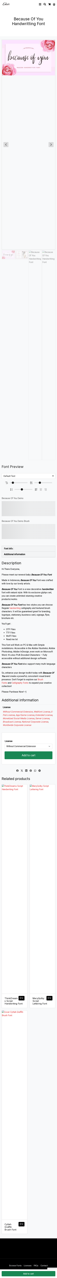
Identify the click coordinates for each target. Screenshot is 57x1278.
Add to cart (28, 755)
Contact (44, 1265)
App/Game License (25, 715)
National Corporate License (35, 721)
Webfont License (42, 711)
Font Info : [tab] (9, 548)
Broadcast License (12, 721)
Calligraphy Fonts (20, 683)
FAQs (36, 1265)
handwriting (15, 608)
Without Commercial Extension (18, 711)
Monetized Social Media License (18, 718)
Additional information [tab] (14, 554)
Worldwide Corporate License (17, 725)
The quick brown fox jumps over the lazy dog (28, 508)
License (8, 741)
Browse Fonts (15, 1265)
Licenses (28, 1265)
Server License (42, 718)
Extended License (43, 715)
